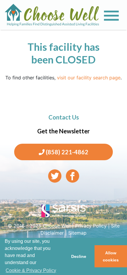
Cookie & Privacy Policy (31, 270)
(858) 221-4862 (66, 151)
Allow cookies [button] (111, 256)
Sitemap (77, 233)
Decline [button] (78, 256)
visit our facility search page (89, 78)
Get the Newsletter (63, 131)
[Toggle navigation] (111, 15)
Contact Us (63, 117)
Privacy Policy (91, 226)
